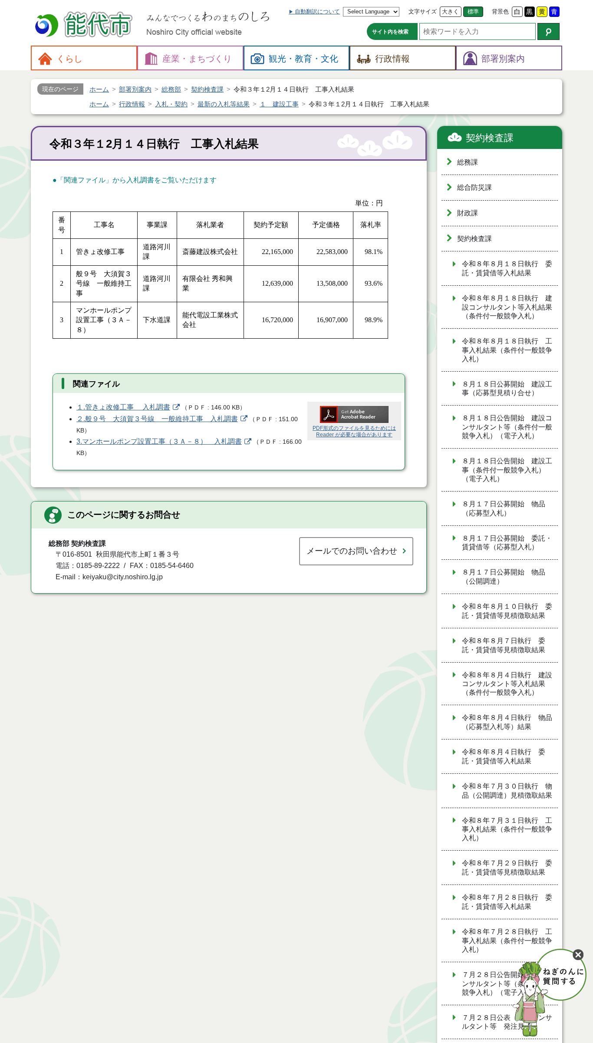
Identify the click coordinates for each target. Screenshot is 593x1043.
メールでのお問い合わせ (351, 550)
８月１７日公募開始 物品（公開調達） (503, 576)
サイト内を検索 (390, 32)
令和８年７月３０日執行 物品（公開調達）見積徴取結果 (507, 790)
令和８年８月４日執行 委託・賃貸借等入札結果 (503, 756)
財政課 (467, 213)
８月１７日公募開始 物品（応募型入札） (503, 508)
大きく (450, 11)
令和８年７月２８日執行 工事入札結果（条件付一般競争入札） (507, 940)
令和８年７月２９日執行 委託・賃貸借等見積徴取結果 (507, 867)
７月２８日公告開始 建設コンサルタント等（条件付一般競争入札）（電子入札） (507, 983)
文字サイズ (423, 11)
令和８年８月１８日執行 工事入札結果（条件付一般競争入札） (507, 350)
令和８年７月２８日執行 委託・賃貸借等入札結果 (507, 902)
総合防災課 (474, 187)
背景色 (500, 11)
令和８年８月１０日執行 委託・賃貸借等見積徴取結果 (507, 611)
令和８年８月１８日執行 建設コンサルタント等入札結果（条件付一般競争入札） (507, 307)
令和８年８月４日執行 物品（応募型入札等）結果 (507, 722)
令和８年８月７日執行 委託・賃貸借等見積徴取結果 (503, 645)
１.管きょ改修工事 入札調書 (123, 407)
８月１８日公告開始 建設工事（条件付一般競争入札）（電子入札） (507, 469)
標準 (473, 11)
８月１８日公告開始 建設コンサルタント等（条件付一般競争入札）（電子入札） (507, 426)
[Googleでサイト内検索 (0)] (548, 31)
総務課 (467, 162)
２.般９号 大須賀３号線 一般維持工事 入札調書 (157, 418)
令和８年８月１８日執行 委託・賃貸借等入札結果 (507, 268)
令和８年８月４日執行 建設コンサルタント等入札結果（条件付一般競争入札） (507, 683)
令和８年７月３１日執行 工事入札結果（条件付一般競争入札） (507, 829)
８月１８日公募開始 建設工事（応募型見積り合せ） (507, 388)
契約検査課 (490, 137)
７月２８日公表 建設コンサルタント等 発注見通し (507, 1022)
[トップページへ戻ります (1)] (85, 25)
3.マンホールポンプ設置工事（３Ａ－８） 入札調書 (159, 441)
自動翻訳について (317, 11)
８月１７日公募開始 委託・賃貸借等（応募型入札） (507, 543)
